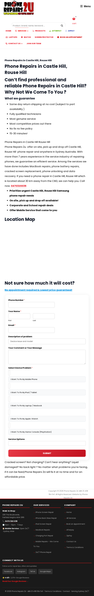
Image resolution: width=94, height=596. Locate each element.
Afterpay (70, 530)
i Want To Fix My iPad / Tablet (24, 392)
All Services (71, 518)
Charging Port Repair (44, 535)
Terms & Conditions (74, 547)
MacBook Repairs (43, 530)
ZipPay (69, 535)
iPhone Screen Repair (45, 512)
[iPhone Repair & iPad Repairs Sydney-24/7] (18, 8)
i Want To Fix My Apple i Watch (24, 418)
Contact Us (71, 541)
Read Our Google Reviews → (15, 581)
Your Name (14, 311)
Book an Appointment (75, 524)
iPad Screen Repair (43, 524)
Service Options (16, 439)
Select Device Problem (20, 368)
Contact (66, 591)
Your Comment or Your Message (25, 348)
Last (34, 321)
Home (69, 512)
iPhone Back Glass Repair (46, 518)
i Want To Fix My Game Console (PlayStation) (31, 432)
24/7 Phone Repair (43, 552)
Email (12, 325)
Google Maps (45, 571)
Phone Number (16, 300)
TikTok (32, 571)
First (9, 321)
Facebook (8, 571)
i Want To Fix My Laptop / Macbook (26, 405)
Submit (47, 453)
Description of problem (20, 336)
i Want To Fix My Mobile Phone (24, 379)
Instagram (21, 571)
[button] (62, 26)
